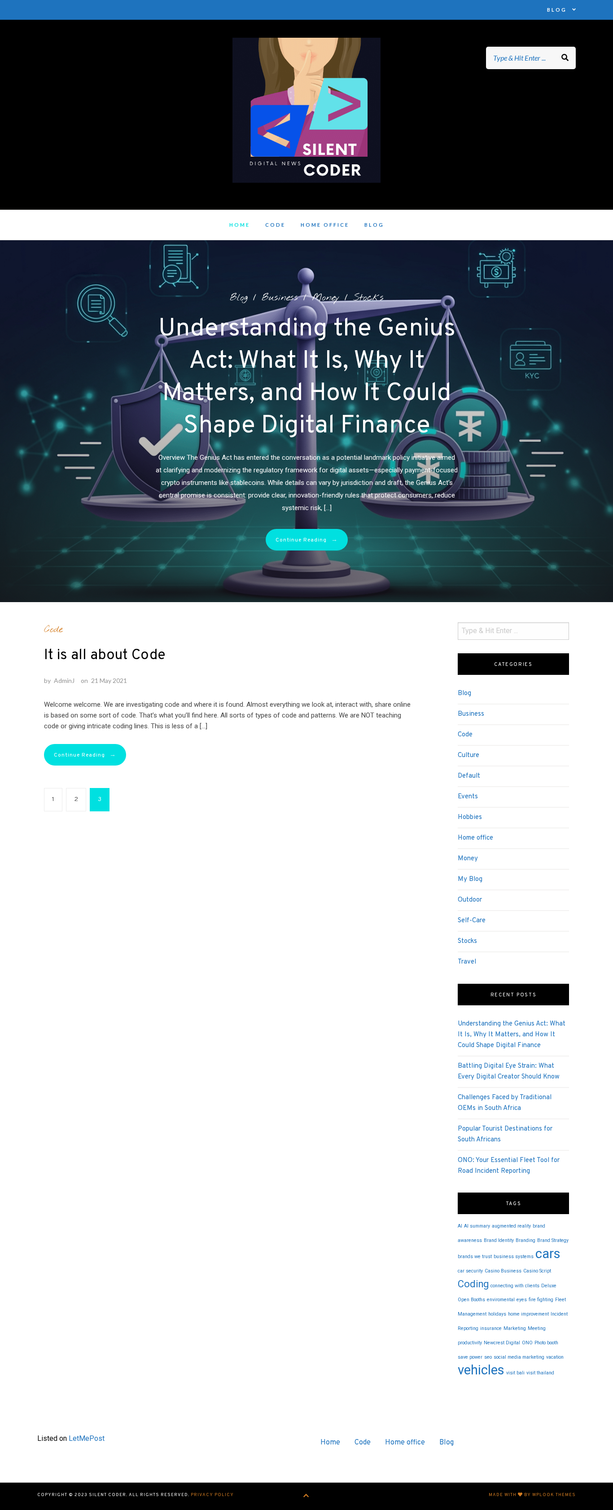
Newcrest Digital (502, 1343)
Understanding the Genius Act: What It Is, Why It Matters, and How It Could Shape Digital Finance (511, 1035)
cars (547, 1253)
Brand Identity (499, 1240)
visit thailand (540, 1373)
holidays (497, 1314)
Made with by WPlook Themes (532, 1495)
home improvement (528, 1314)
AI (460, 1226)
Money (325, 297)
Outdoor (470, 900)
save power (470, 1357)
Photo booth (546, 1343)
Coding (473, 1284)
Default (469, 776)
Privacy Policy (212, 1495)
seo (488, 1357)
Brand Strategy (553, 1240)
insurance (491, 1328)
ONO (527, 1343)
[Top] (306, 1496)
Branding (525, 1240)
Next (534, 417)
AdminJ (64, 680)
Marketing (515, 1328)
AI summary (477, 1226)
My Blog (470, 879)
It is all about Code (105, 656)
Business (280, 297)
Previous (79, 417)
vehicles (481, 1370)
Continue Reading (307, 540)
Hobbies (470, 817)
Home (239, 225)
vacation (555, 1357)
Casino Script (537, 1271)
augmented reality (511, 1226)
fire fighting (541, 1300)
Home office (325, 225)
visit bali (515, 1373)
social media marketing (519, 1357)
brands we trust (475, 1256)
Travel (467, 962)
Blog (557, 10)
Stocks (368, 297)
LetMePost (87, 1438)
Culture (468, 755)
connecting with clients (514, 1286)
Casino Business (503, 1271)
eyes (522, 1300)
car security (470, 1271)
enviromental (501, 1300)
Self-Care (472, 920)
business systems (514, 1256)
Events (468, 796)
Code (275, 225)
